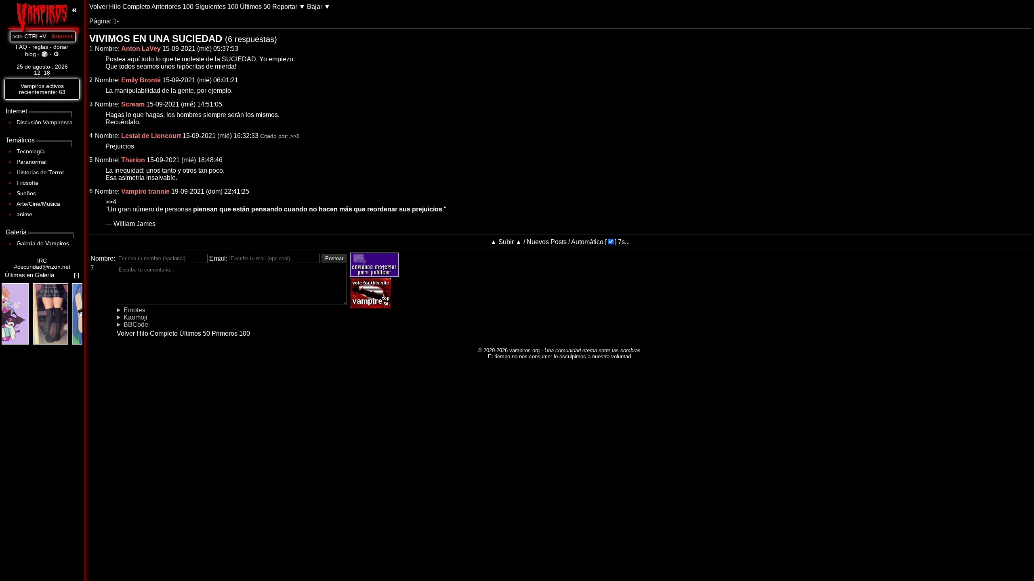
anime (24, 214)
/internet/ (48, 36)
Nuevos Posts (547, 241)
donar (60, 47)
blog (30, 54)
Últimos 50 (255, 6)
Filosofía (27, 183)
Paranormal (31, 162)
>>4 (110, 202)
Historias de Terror (40, 172)
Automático (587, 241)
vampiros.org (524, 350)
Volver (98, 6)
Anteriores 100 (172, 6)
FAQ (21, 47)
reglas (40, 47)
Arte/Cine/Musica (38, 204)
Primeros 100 (231, 333)
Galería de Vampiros (43, 243)
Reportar (284, 6)
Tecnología (31, 151)
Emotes (134, 310)
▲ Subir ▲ (506, 241)
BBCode (136, 324)
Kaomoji (135, 317)
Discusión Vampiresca (45, 122)
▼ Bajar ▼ (314, 6)
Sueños (26, 193)
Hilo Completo (129, 6)
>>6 (295, 136)
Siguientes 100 (216, 6)
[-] (76, 275)
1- (116, 21)
